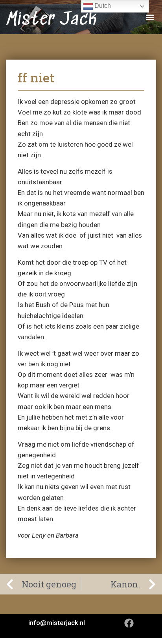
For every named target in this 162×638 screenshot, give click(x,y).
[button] (149, 17)
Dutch (102, 5)
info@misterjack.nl (56, 623)
